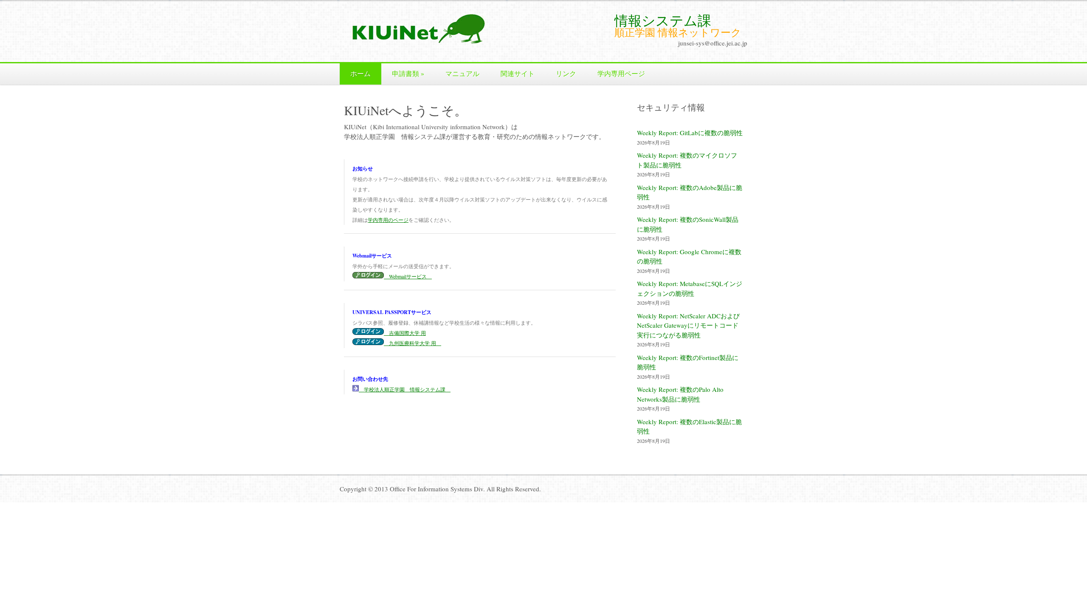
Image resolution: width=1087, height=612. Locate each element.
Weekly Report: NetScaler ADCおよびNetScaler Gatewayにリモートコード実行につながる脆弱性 (688, 325)
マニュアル (462, 73)
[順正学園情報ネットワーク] (429, 43)
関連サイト (518, 73)
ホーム (360, 73)
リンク (566, 73)
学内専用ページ (621, 73)
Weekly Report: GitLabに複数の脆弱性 (690, 132)
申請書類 (408, 73)
